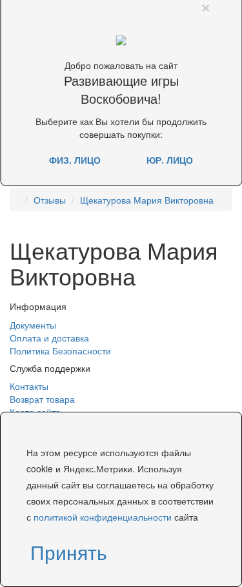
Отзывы (50, 199)
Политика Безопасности (60, 350)
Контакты (29, 386)
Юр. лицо (169, 159)
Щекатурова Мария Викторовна (147, 199)
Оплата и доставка (49, 337)
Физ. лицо (75, 159)
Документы (33, 324)
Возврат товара (42, 398)
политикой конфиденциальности (103, 516)
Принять (68, 552)
